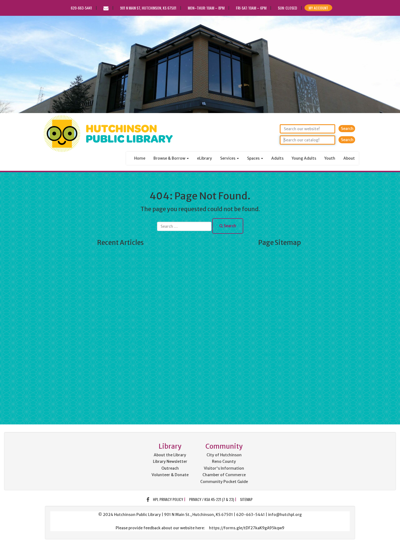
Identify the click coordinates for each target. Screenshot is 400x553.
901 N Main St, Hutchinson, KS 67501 (148, 8)
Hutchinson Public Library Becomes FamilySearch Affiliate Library (120, 255)
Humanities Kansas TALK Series (120, 329)
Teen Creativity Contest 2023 (120, 354)
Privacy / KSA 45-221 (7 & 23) (211, 499)
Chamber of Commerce (224, 474)
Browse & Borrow (280, 354)
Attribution (279, 255)
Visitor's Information (224, 468)
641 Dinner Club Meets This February (120, 366)
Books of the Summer (120, 317)
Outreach (170, 468)
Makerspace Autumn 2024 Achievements (120, 267)
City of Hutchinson (224, 454)
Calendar (279, 317)
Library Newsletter (170, 461)
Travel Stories (120, 280)
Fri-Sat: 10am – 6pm (251, 8)
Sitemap (246, 499)
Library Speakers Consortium (279, 267)
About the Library (170, 454)
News (280, 342)
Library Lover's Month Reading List (120, 342)
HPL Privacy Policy (168, 499)
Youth (329, 158)
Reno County (224, 461)
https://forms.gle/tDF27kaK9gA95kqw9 (246, 527)
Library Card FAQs (279, 280)
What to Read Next (120, 304)
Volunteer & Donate (170, 474)
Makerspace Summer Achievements (120, 292)
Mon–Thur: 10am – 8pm (206, 8)
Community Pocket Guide (224, 481)
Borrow (280, 366)
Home (139, 158)
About (349, 158)
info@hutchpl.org (285, 514)
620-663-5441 (81, 8)
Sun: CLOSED (287, 8)
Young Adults (304, 158)
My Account (318, 8)
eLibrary (204, 158)
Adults (277, 158)
